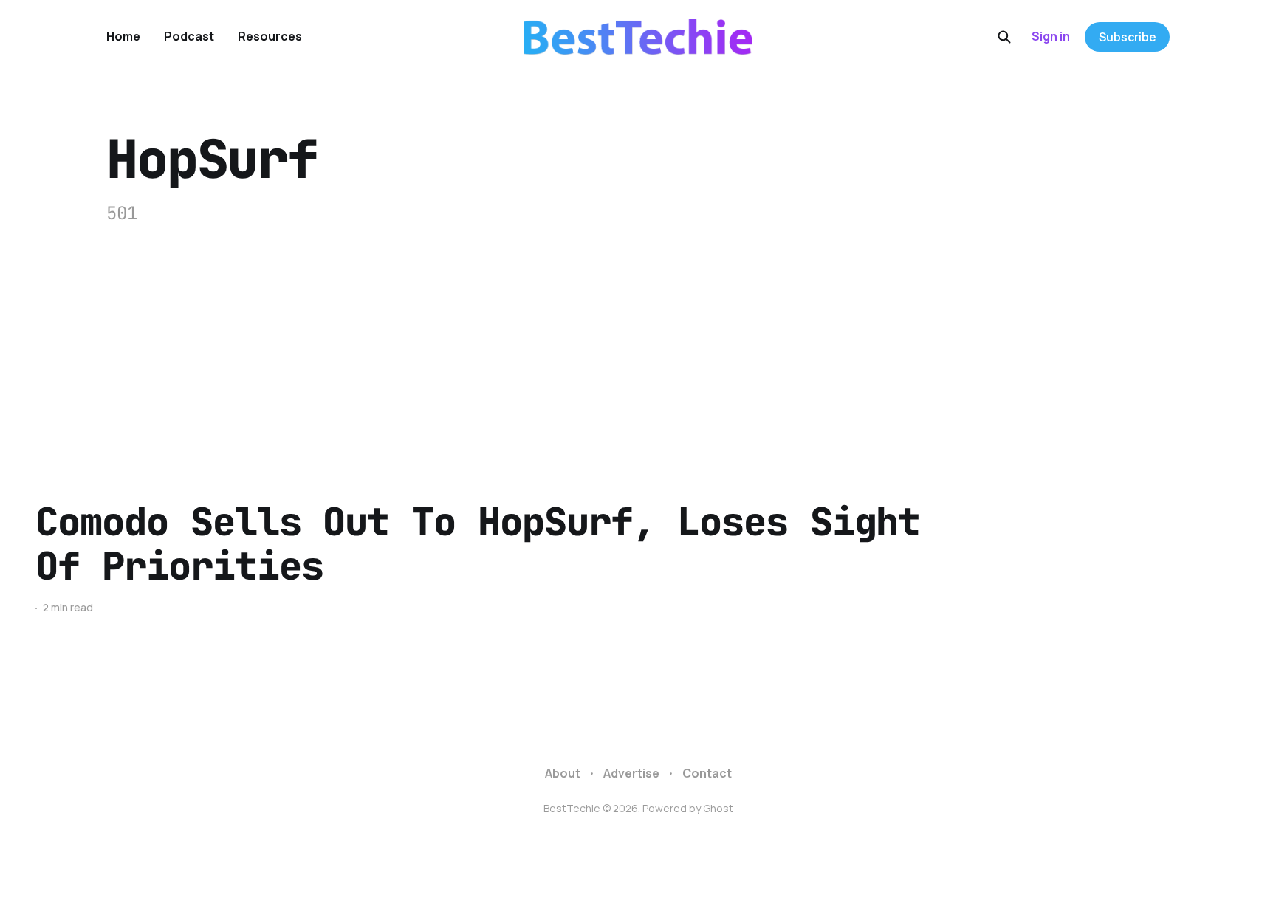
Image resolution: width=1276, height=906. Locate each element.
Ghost (718, 808)
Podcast (189, 36)
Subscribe (1127, 37)
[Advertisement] (638, 337)
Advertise (631, 773)
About (562, 773)
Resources (270, 36)
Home (123, 36)
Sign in (1051, 36)
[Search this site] (1004, 37)
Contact (707, 773)
